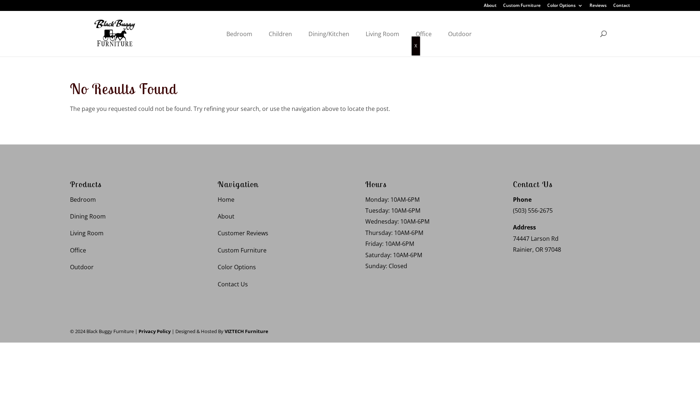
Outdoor (460, 34)
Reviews (598, 5)
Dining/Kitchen (328, 34)
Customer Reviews (243, 233)
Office (424, 34)
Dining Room (88, 216)
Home (226, 200)
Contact (621, 5)
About (490, 5)
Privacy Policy (155, 331)
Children (280, 34)
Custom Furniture (522, 5)
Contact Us (233, 284)
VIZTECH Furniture (246, 331)
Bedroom (239, 34)
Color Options (561, 5)
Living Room (382, 34)
